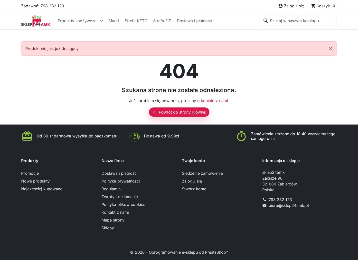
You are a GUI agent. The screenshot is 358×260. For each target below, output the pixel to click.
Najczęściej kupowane (41, 188)
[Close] (331, 48)
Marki (114, 20)
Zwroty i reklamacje (120, 196)
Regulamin (111, 188)
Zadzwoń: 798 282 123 (42, 5)
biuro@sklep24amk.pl (289, 205)
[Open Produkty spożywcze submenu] (101, 21)
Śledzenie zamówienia (202, 173)
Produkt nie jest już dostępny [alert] (52, 48)
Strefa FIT (162, 20)
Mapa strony (113, 220)
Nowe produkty (35, 181)
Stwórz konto (194, 188)
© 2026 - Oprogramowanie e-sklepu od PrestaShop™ (179, 252)
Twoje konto (193, 160)
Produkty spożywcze (77, 20)
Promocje (30, 173)
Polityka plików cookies (123, 204)
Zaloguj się (192, 181)
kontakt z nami (214, 100)
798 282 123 (280, 199)
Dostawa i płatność (194, 20)
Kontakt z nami (115, 212)
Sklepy (108, 227)
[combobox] (298, 21)
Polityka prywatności (121, 181)
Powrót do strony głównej (179, 112)
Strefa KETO (136, 20)
